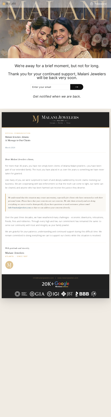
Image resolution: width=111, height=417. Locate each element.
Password (100, 3)
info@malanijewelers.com (19, 207)
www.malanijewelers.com (68, 278)
